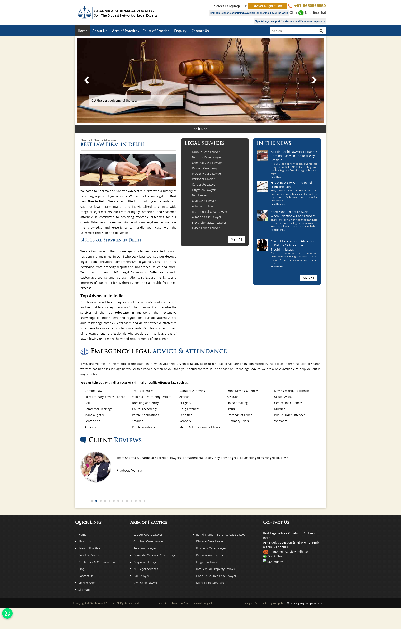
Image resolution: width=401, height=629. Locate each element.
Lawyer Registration (267, 6)
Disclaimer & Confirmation (96, 562)
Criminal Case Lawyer (207, 163)
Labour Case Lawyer (206, 152)
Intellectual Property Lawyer (215, 569)
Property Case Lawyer (207, 174)
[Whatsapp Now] (7, 613)
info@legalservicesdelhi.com (290, 552)
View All (236, 239)
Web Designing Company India (304, 603)
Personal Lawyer (203, 179)
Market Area (86, 583)
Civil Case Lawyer (204, 201)
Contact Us (200, 30)
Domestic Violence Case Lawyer (155, 555)
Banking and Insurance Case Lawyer (221, 534)
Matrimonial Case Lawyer (209, 212)
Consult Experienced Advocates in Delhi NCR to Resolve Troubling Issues (293, 245)
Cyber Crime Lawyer (206, 228)
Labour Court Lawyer (147, 534)
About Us (99, 30)
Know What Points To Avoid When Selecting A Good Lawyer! (293, 214)
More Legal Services (210, 583)
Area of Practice (124, 30)
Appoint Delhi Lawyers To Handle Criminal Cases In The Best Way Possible (294, 156)
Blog (81, 569)
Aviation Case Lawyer (206, 217)
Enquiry (180, 30)
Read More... (278, 177)
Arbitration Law (202, 206)
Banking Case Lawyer (206, 157)
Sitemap (84, 590)
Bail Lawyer (200, 195)
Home (82, 30)
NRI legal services (145, 569)
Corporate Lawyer (204, 184)
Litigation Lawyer (204, 190)
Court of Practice (155, 30)
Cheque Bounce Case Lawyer (216, 576)
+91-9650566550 (309, 5)
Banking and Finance (210, 555)
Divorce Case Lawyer (206, 168)
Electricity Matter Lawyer (209, 222)
